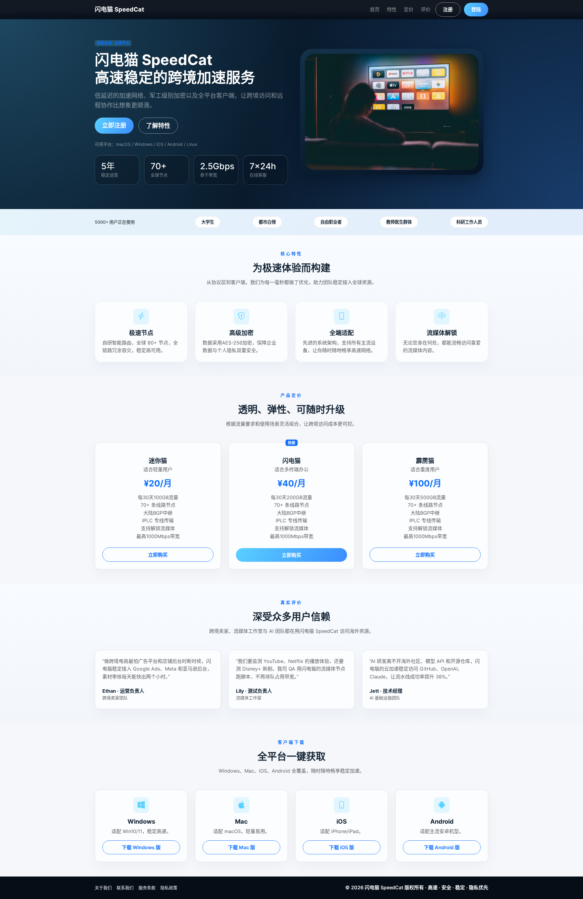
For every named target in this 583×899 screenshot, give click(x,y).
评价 (426, 9)
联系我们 (125, 887)
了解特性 (158, 125)
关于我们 (103, 887)
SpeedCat (391, 887)
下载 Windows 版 (141, 847)
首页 (375, 9)
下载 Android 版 (442, 847)
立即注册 (114, 125)
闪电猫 (372, 887)
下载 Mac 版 (241, 847)
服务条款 (146, 887)
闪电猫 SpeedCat (119, 9)
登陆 (476, 9)
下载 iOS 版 (341, 847)
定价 (409, 9)
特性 (392, 9)
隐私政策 (168, 887)
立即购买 (158, 555)
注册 (448, 9)
